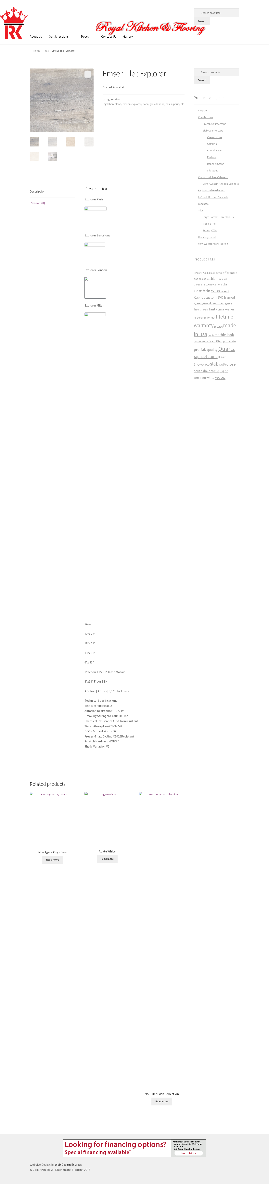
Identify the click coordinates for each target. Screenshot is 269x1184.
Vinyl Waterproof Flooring (213, 244)
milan (169, 104)
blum (214, 278)
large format (207, 317)
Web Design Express (68, 1164)
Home (36, 50)
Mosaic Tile (209, 223)
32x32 (197, 273)
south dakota (204, 371)
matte (197, 341)
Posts (85, 36)
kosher (229, 309)
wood (220, 377)
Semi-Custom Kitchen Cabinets (221, 183)
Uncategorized (207, 237)
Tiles (46, 50)
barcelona (115, 104)
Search (202, 21)
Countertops (205, 117)
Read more (52, 859)
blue (209, 279)
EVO (220, 297)
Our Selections (59, 36)
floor (145, 104)
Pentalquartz (214, 150)
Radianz (211, 157)
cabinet (223, 278)
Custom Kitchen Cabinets (213, 177)
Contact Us (108, 36)
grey (152, 104)
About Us (36, 36)
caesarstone (203, 284)
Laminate (203, 204)
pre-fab (200, 349)
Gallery (128, 36)
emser (126, 104)
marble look (224, 334)
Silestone (212, 170)
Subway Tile (210, 230)
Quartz (226, 348)
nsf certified (213, 341)
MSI (203, 341)
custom (211, 297)
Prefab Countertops (214, 124)
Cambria (212, 143)
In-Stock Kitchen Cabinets (213, 197)
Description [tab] (37, 191)
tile (182, 104)
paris (176, 104)
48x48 (211, 273)
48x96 (219, 273)
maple (211, 335)
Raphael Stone (215, 164)
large (197, 317)
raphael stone (206, 356)
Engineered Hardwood (211, 190)
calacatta (220, 284)
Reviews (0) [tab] (37, 203)
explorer (136, 104)
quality (212, 349)
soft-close (227, 364)
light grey (218, 326)
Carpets (203, 110)
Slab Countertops (213, 130)
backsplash (200, 279)
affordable (230, 273)
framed (229, 297)
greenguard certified (209, 303)
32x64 (204, 273)
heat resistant (204, 309)
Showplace (202, 364)
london (160, 104)
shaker (221, 357)
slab (214, 364)
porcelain (229, 341)
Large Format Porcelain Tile (219, 217)
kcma (220, 309)
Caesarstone (214, 137)
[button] (87, 74)
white (210, 377)
